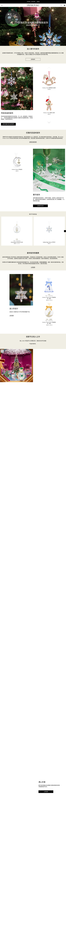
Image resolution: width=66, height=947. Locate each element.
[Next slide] (49, 121)
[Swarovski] (33, 5)
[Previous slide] (49, 68)
